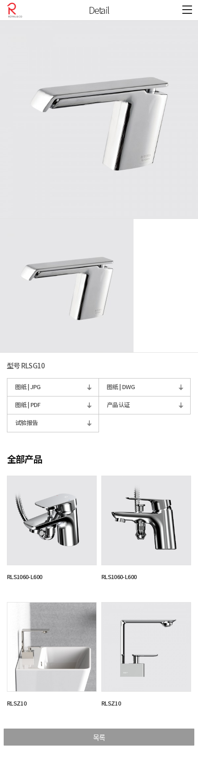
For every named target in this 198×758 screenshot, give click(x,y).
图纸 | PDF (28, 404)
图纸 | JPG (28, 386)
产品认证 (118, 404)
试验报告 (26, 422)
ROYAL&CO (14, 10)
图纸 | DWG (121, 386)
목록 (99, 737)
